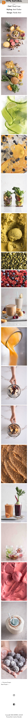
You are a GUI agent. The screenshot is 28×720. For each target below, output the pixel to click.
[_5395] (14, 76)
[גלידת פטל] (14, 581)
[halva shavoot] (14, 307)
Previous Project (7, 682)
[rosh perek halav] (14, 261)
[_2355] (14, 115)
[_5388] (14, 385)
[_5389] (14, 425)
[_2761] (14, 232)
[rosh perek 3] (14, 278)
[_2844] (14, 193)
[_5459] (14, 620)
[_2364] (14, 154)
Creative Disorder (17, 717)
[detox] (14, 542)
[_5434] (14, 36)
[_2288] (14, 503)
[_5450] (14, 660)
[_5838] (14, 346)
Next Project (4, 684)
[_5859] (14, 464)
